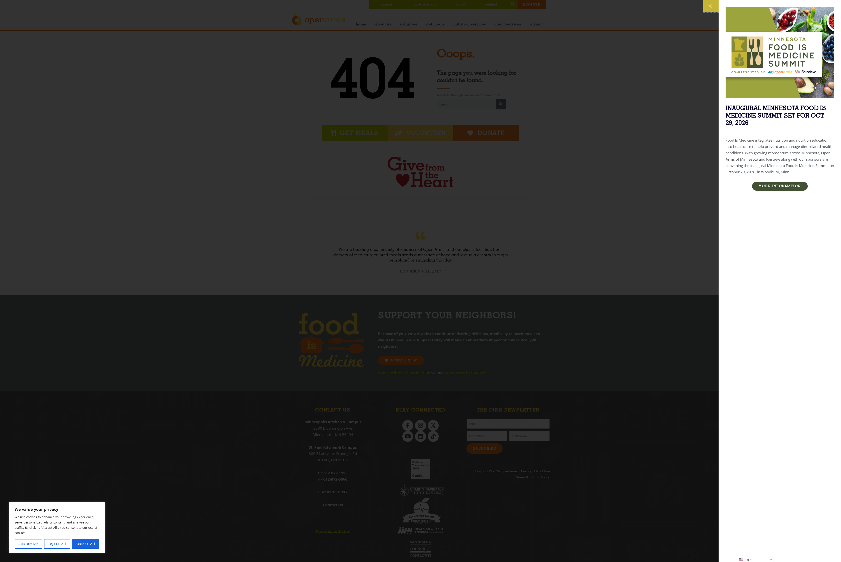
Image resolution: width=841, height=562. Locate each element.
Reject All (57, 544)
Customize (28, 544)
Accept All (85, 544)
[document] (420, 281)
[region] (57, 527)
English (748, 559)
